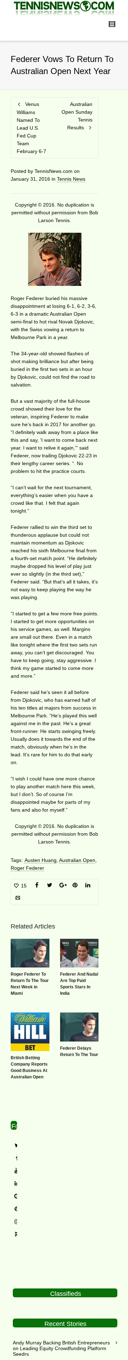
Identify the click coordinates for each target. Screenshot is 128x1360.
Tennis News (71, 179)
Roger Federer (27, 868)
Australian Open (77, 860)
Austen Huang (41, 860)
